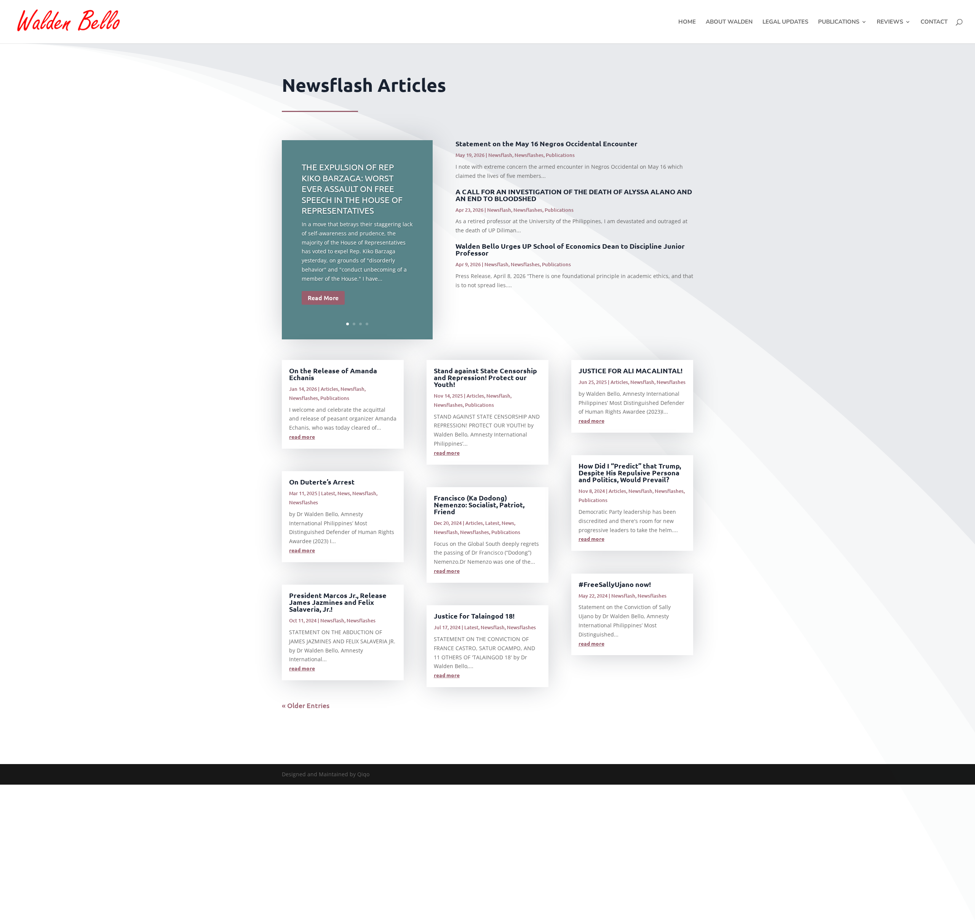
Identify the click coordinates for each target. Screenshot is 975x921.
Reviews (890, 22)
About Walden (729, 22)
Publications (838, 22)
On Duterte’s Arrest (322, 481)
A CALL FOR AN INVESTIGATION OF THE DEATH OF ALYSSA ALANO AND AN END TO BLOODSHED (574, 195)
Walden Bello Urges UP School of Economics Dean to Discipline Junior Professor (570, 249)
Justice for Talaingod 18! (474, 615)
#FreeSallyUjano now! (615, 584)
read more (302, 436)
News (343, 493)
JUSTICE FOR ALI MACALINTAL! (630, 370)
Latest (328, 493)
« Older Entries (305, 705)
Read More (323, 297)
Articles (329, 388)
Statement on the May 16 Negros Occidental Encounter (547, 143)
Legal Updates (785, 22)
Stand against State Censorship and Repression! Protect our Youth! (485, 377)
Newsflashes (529, 155)
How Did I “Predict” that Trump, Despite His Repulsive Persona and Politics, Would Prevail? (630, 472)
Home (687, 22)
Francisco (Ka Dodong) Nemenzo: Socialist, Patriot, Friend (479, 504)
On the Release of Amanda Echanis (333, 374)
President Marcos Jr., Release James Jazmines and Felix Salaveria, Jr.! (338, 602)
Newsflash (500, 155)
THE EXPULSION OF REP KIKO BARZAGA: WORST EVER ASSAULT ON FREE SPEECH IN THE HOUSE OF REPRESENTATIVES (352, 188)
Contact (934, 22)
